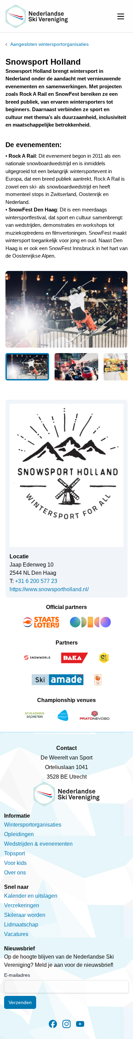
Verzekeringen (21, 905)
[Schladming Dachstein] (35, 715)
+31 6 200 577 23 (36, 581)
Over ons (15, 872)
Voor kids (15, 863)
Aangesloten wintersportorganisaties (49, 44)
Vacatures (16, 934)
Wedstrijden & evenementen (38, 844)
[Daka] (74, 657)
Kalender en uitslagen (30, 896)
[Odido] (90, 622)
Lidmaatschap (21, 924)
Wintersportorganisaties (32, 825)
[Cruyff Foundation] (104, 657)
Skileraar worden (24, 915)
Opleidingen (19, 834)
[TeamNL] (97, 679)
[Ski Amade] (58, 679)
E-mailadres (17, 975)
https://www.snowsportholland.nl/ (49, 589)
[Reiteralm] (63, 715)
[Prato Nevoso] (94, 715)
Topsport (14, 853)
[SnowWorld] (37, 657)
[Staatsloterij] (40, 622)
